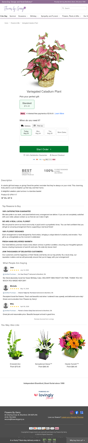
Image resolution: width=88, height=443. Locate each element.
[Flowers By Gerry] (15, 9)
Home (6, 23)
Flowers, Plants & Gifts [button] (70, 16)
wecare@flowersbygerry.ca (14, 419)
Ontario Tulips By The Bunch (27, 293)
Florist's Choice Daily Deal (26, 311)
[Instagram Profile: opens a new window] (71, 412)
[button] (82, 433)
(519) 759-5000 (10, 417)
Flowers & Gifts (15, 23)
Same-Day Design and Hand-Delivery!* (17, 1)
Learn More (59, 113)
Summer (13, 16)
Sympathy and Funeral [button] (49, 16)
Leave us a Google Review (72, 417)
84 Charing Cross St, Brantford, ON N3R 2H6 (21, 415)
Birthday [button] (33, 16)
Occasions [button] (22, 16)
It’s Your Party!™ (23, 274)
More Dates (62, 132)
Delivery (27, 126)
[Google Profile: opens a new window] (81, 412)
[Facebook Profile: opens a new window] (76, 412)
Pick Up (40, 126)
